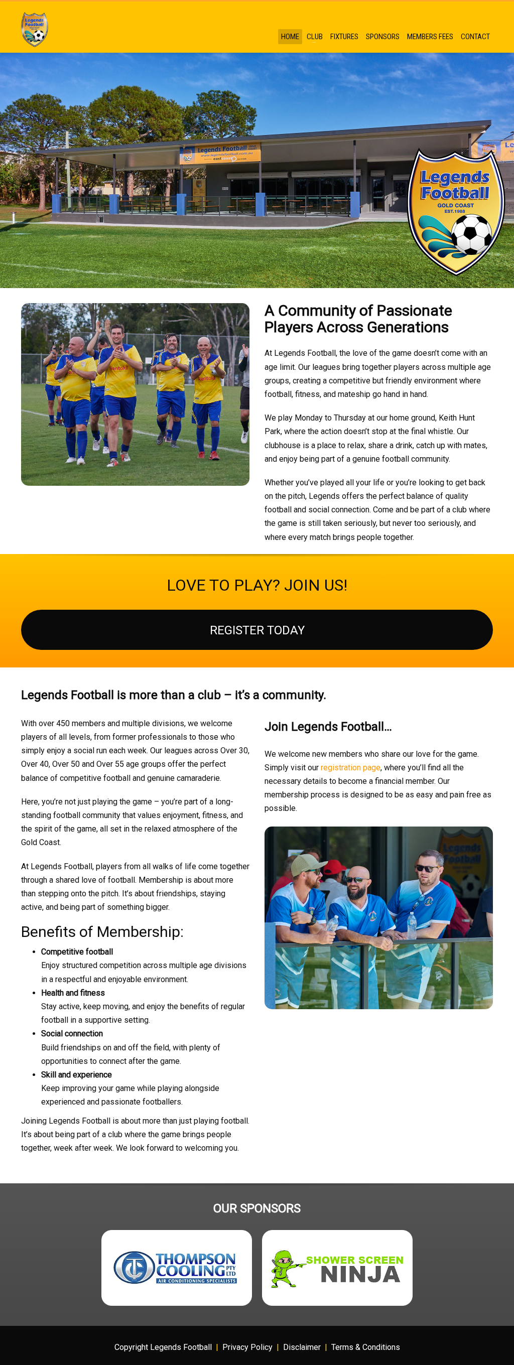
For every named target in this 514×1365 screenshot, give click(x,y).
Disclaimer (302, 1347)
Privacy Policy (247, 1347)
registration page (350, 767)
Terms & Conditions (365, 1347)
